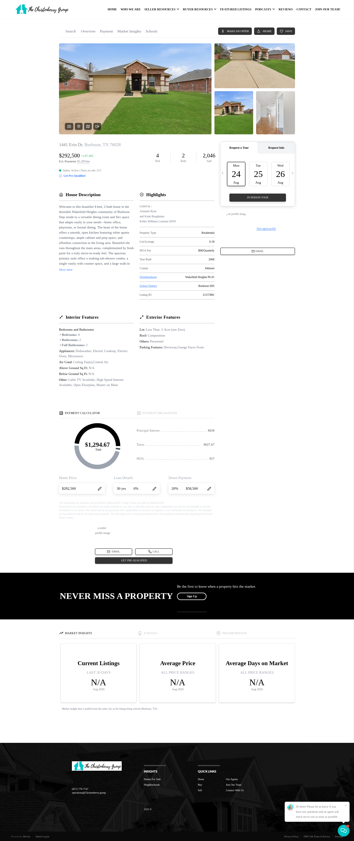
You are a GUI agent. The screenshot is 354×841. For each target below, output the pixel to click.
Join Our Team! (327, 9)
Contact (303, 9)
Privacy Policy (291, 836)
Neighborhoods (152, 784)
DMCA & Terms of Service (317, 836)
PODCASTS (263, 9)
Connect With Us (235, 790)
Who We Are (131, 9)
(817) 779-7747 (80, 789)
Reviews (286, 9)
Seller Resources (160, 9)
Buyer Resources (198, 9)
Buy (200, 784)
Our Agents (232, 779)
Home (112, 9)
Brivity (26, 836)
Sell (200, 790)
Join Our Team (233, 784)
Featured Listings (235, 9)
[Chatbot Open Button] (344, 831)
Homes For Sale (152, 779)
